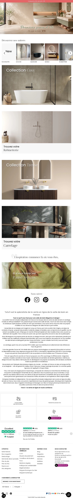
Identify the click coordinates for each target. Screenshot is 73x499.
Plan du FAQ (5, 464)
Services (39, 459)
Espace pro (5, 466)
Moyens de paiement (26, 456)
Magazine (40, 454)
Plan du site (5, 461)
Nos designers (6, 468)
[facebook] (27, 299)
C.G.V (21, 453)
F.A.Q (21, 461)
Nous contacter (61, 449)
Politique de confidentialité (27, 465)
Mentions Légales (25, 463)
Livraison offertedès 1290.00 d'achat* (18, 403)
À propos (5, 449)
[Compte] (67, 5)
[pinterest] (45, 299)
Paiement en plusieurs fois (55, 402)
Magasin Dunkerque (25, 473)
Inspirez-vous (42, 449)
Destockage (6, 456)
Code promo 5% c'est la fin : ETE (36, 1)
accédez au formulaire (62, 461)
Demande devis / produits (10, 459)
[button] (4, 496)
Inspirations (41, 456)
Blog (38, 452)
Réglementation (24, 468)
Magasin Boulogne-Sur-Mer (28, 470)
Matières (40, 461)
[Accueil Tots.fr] (9, 5)
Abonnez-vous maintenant (12, 481)
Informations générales (24, 450)
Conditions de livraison (26, 458)
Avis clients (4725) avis (18, 416)
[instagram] (36, 299)
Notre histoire (6, 452)
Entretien (40, 464)
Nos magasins (6, 454)
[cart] (71, 5)
